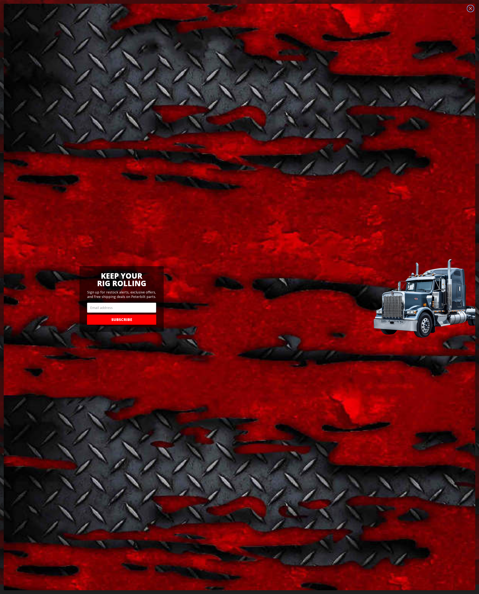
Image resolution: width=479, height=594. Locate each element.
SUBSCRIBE (121, 319)
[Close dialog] (470, 8)
